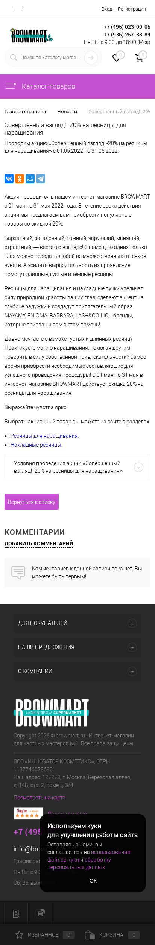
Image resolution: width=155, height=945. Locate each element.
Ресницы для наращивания (44, 436)
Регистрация (132, 9)
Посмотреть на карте (39, 798)
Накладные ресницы (36, 445)
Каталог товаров (47, 86)
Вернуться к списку (31, 502)
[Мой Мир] (30, 178)
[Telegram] (40, 178)
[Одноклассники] (19, 178)
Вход (107, 9)
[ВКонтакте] (9, 178)
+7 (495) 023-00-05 (127, 26)
